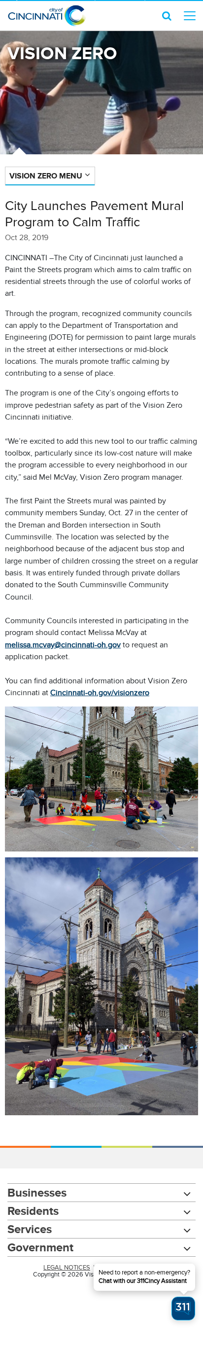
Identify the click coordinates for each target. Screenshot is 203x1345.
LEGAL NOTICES (66, 1267)
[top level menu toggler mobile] (189, 15)
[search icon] (166, 15)
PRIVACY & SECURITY (129, 1267)
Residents (33, 1210)
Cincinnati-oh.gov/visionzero (99, 692)
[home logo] (46, 15)
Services (29, 1229)
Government (40, 1247)
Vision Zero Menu (45, 175)
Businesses (37, 1192)
